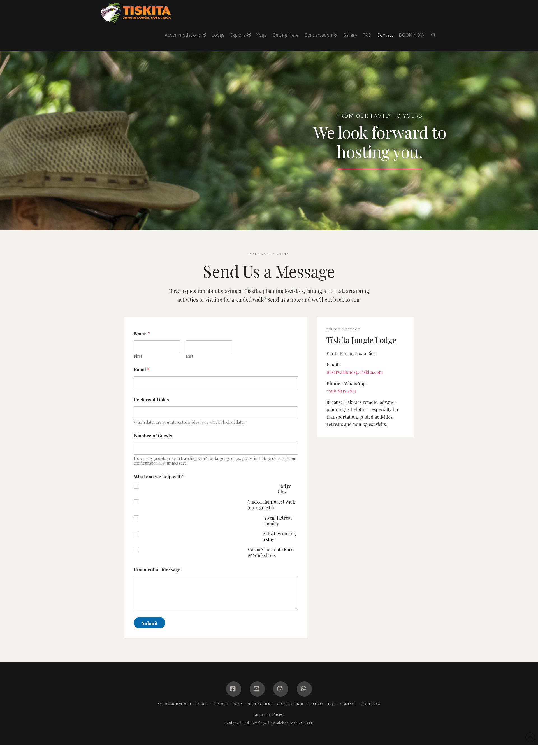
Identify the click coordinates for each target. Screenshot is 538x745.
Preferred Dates (151, 399)
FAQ (331, 704)
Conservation (290, 704)
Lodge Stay (284, 489)
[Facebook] (233, 689)
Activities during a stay (279, 536)
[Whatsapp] (304, 689)
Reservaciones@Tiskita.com (354, 372)
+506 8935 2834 (341, 391)
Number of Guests (153, 435)
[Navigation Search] (432, 37)
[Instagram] (280, 689)
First (138, 356)
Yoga (238, 704)
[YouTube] (257, 689)
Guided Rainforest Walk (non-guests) (271, 505)
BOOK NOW (371, 704)
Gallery (315, 704)
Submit (149, 623)
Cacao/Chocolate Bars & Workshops (270, 552)
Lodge (202, 704)
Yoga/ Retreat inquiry (278, 521)
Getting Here (260, 704)
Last (189, 356)
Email (141, 369)
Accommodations (174, 704)
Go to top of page (269, 714)
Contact (348, 704)
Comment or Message (157, 569)
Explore (220, 704)
